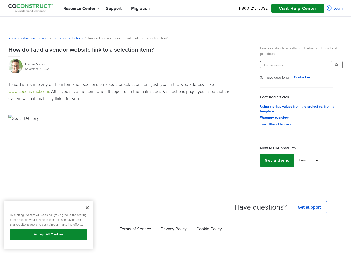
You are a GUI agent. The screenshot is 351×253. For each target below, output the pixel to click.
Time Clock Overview (276, 124)
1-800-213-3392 (253, 8)
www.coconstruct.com (28, 91)
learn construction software (28, 38)
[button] (79, 8)
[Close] (87, 208)
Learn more (308, 160)
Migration (140, 8)
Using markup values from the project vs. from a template (297, 109)
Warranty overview (274, 117)
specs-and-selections (67, 38)
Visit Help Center (297, 8)
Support (114, 8)
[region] (48, 225)
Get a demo (277, 160)
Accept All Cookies (48, 234)
